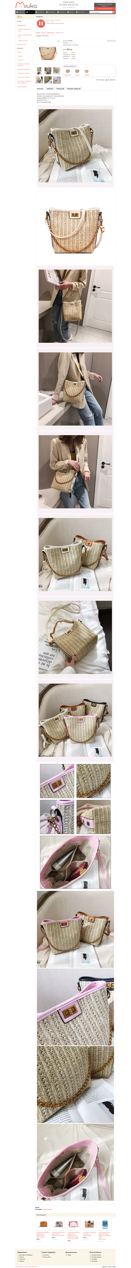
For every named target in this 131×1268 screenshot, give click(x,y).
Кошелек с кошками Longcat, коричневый (89, 1234)
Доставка (51, 12)
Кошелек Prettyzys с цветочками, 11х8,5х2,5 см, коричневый (43, 1235)
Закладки (94, 1259)
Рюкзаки (20, 56)
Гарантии (22, 1259)
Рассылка (94, 1261)
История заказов (96, 1257)
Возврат (21, 1261)
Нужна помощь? (69, 2)
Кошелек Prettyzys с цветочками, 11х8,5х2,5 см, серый (58, 1234)
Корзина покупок (105, 4)
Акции (71, 12)
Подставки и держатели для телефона (24, 82)
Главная (21, 12)
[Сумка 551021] (48, 52)
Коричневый (67, 75)
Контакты (81, 12)
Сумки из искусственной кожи (25, 35)
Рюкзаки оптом (22, 44)
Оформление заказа (105, 8)
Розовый (86, 75)
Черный (77, 75)
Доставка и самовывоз (25, 1255)
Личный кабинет (110, 1)
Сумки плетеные (23, 40)
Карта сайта (47, 1257)
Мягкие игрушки (22, 87)
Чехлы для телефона (24, 73)
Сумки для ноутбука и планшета (24, 64)
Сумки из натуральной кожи (24, 30)
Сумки (19, 52)
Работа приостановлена (53, 20)
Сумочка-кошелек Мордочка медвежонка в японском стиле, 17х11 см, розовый (74, 1235)
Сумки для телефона (24, 69)
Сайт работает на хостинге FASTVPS (26, 1266)
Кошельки (20, 60)
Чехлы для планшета (24, 77)
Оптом (30, 12)
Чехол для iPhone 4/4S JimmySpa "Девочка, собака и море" (105, 1235)
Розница (41, 12)
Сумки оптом (21, 25)
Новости (39, 16)
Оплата (62, 12)
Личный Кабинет (96, 1255)
